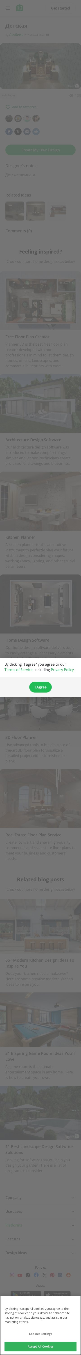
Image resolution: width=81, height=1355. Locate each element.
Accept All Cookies (40, 1346)
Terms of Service (18, 669)
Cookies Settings (40, 1334)
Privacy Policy (62, 669)
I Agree (41, 687)
